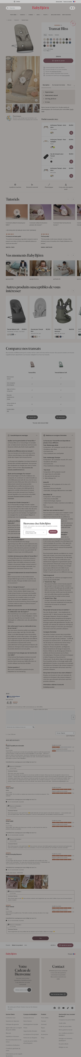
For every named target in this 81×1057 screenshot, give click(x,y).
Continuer (53, 531)
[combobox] (35, 532)
